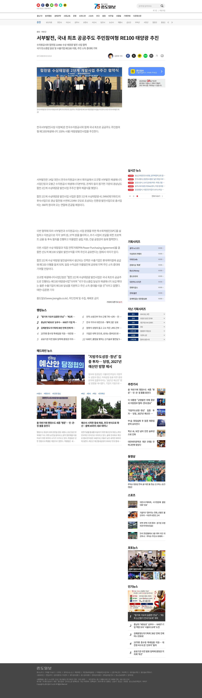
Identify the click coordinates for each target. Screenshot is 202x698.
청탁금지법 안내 (108, 675)
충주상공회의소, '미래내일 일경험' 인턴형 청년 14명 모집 (150, 183)
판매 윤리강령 (96, 675)
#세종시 (39, 393)
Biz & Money (134, 270)
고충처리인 (40, 675)
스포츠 (90, 15)
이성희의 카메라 (135, 253)
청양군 (154, 22)
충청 (104, 15)
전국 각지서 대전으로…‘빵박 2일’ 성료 (102, 322)
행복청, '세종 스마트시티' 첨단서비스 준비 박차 (150, 179)
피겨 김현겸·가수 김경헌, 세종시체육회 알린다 (150, 176)
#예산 (83, 393)
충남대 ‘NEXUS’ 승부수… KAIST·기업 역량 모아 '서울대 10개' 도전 (59, 322)
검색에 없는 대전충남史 (138, 298)
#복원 (94, 393)
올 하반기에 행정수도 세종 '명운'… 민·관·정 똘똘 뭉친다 (56, 424)
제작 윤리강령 (74, 675)
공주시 (77, 22)
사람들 (118, 15)
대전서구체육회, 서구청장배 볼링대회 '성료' (152, 503)
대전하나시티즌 (135, 281)
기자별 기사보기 (50, 672)
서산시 (94, 22)
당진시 (103, 22)
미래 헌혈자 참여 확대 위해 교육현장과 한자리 (150, 190)
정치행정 (48, 15)
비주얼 (110, 15)
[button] (168, 23)
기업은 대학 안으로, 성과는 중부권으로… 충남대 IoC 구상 (104, 333)
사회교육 (67, 15)
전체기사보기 (156, 196)
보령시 (85, 22)
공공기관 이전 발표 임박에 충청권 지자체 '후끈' (59, 339)
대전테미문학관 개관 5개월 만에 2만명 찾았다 (141, 443)
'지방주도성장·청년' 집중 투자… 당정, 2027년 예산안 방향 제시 (105, 361)
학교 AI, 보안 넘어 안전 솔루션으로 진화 (141, 432)
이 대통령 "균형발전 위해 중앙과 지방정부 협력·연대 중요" (141, 401)
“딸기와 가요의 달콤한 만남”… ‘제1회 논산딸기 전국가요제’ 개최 (59, 316)
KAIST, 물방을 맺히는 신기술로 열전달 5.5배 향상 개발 (104, 339)
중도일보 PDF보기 (146, 672)
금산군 (128, 22)
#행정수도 (47, 393)
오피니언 (82, 15)
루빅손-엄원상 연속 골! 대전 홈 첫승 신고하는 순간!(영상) (146, 485)
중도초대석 (134, 276)
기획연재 (127, 15)
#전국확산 (101, 393)
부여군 (137, 22)
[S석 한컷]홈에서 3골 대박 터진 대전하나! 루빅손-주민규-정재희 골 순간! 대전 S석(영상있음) (152, 534)
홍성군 (163, 22)
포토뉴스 (133, 548)
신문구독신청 (115, 672)
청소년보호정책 (120, 675)
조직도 (59, 672)
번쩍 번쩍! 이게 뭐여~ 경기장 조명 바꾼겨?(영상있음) (152, 524)
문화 (74, 15)
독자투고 (125, 672)
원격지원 (130, 675)
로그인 (155, 10)
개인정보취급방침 (88, 672)
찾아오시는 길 (68, 672)
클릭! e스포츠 (135, 248)
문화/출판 (133, 293)
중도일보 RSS (134, 672)
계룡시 (120, 22)
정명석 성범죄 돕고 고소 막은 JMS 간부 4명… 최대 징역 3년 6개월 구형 (104, 327)
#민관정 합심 (56, 393)
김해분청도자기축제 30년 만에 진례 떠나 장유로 (59, 327)
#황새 (88, 393)
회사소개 (39, 672)
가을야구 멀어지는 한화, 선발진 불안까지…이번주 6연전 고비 (152, 513)
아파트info (133, 259)
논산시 (111, 22)
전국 (97, 15)
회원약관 (77, 672)
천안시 (59, 22)
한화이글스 (134, 287)
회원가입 (162, 10)
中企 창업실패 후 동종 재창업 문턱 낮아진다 (141, 422)
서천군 (146, 22)
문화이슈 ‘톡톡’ (135, 265)
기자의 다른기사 (114, 302)
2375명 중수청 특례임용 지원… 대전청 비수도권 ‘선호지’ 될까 (59, 333)
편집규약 (49, 675)
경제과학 (57, 15)
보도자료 (49, 22)
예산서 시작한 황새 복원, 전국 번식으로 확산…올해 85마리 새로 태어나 (100, 424)
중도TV (39, 15)
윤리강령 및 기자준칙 (60, 675)
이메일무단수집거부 (102, 672)
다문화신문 (137, 15)
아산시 (68, 22)
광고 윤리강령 (85, 675)
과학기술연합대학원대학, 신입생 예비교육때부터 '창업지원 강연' (150, 186)
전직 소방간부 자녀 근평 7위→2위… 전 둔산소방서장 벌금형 (104, 316)
